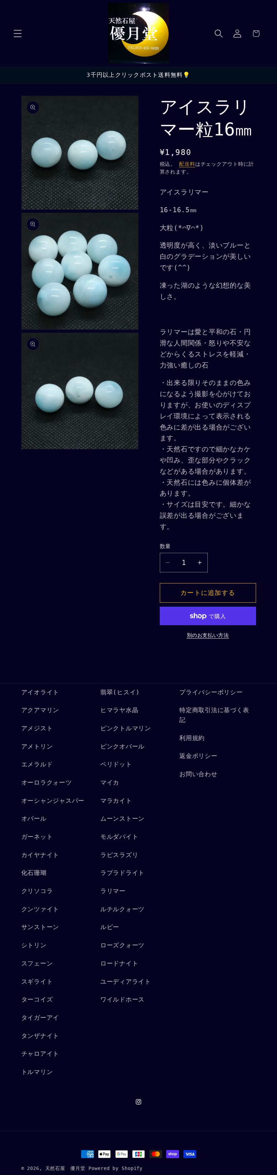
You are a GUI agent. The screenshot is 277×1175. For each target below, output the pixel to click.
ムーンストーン (122, 818)
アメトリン (37, 746)
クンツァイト (40, 909)
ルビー (109, 927)
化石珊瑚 (34, 872)
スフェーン (37, 963)
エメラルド (37, 764)
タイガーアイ (40, 1017)
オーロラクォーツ (46, 782)
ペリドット (116, 764)
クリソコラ (37, 891)
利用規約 (192, 738)
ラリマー (113, 891)
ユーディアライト (125, 981)
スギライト (37, 981)
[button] (17, 33)
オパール (34, 818)
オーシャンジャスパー (53, 800)
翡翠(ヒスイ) (120, 692)
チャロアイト (40, 1053)
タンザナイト (40, 1036)
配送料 (187, 164)
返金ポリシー (198, 756)
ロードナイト (119, 963)
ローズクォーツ (122, 945)
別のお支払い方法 (208, 635)
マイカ (109, 782)
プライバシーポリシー (211, 692)
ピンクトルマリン (125, 728)
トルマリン (37, 1072)
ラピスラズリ (119, 855)
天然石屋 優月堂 (65, 1168)
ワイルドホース (122, 999)
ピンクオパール (122, 746)
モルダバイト (119, 836)
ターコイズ (37, 999)
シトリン (34, 945)
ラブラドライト (122, 872)
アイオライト (40, 692)
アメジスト (37, 728)
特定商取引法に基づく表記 (214, 715)
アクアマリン (40, 710)
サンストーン (40, 927)
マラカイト (116, 800)
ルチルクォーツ (122, 909)
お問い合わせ (198, 774)
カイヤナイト (40, 855)
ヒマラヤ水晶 (119, 710)
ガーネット (37, 836)
